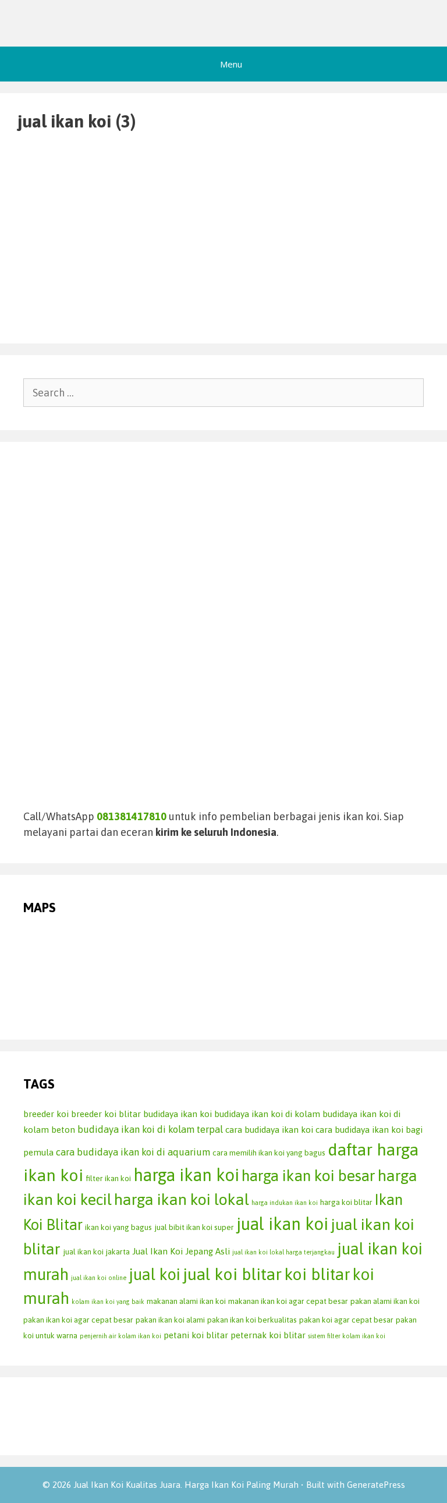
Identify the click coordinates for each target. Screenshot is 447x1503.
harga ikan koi (186, 1175)
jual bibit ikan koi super (194, 1227)
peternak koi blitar (268, 1335)
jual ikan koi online (98, 1277)
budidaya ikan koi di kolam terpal (150, 1129)
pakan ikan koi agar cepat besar (78, 1319)
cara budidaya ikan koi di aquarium (133, 1152)
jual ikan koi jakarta (96, 1251)
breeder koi (46, 1114)
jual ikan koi (282, 1223)
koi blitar (317, 1274)
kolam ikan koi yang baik (108, 1301)
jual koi (154, 1274)
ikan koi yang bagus (118, 1227)
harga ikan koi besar (308, 1176)
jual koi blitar (232, 1274)
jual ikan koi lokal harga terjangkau (283, 1252)
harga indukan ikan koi (284, 1202)
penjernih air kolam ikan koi (120, 1335)
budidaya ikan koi (177, 1114)
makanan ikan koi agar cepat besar (288, 1301)
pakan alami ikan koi (385, 1301)
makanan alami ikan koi (186, 1301)
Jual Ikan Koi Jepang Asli (181, 1251)
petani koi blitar (196, 1335)
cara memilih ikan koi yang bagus (268, 1152)
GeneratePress (376, 1485)
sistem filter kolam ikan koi (346, 1335)
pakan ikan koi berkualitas (252, 1319)
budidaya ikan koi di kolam (267, 1114)
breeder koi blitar (106, 1114)
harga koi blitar (346, 1202)
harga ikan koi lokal (181, 1199)
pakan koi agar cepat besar (346, 1319)
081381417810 (131, 816)
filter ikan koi (108, 1178)
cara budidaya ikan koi (269, 1130)
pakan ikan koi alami (170, 1319)
